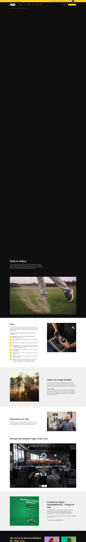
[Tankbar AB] (12, 5)
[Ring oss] (64, 5)
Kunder (29, 4)
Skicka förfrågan (72, 4)
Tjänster (20, 4)
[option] (61, 5)
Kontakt (41, 4)
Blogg (37, 4)
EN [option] (61, 4)
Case (25, 4)
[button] (46, 486)
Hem (10, 8)
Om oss (33, 4)
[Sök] (66, 5)
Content (18, 8)
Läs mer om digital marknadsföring (55, 520)
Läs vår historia (19, 1)
